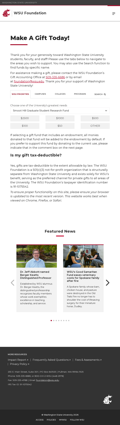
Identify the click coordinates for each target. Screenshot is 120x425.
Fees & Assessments (87, 359)
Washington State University (19, 2)
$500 (95, 118)
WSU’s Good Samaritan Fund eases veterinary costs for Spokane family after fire (83, 276)
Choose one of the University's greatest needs (38, 105)
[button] (100, 94)
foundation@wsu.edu (29, 81)
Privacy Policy (18, 364)
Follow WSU (77, 420)
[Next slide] (107, 282)
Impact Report (17, 359)
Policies (51, 420)
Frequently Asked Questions (51, 359)
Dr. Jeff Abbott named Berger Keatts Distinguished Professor (35, 274)
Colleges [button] (60, 94)
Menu (114, 13)
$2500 (25, 118)
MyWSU (63, 420)
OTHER (95, 125)
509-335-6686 (55, 77)
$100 (25, 125)
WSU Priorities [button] (20, 94)
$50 (60, 125)
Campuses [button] (40, 94)
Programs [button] (80, 94)
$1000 (60, 118)
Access (39, 420)
